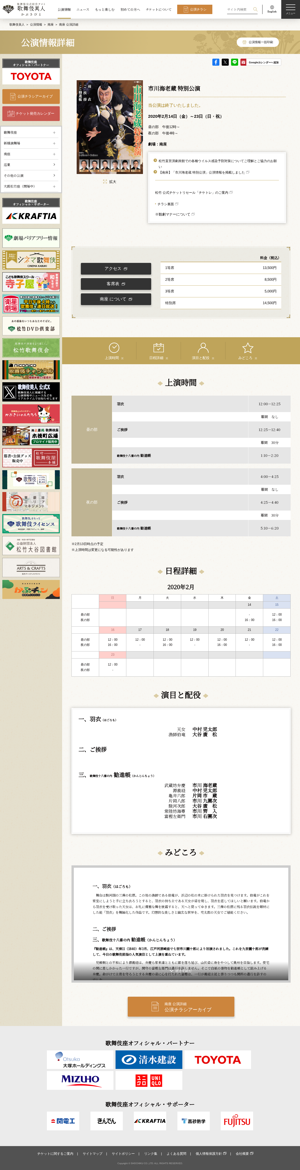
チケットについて (159, 9)
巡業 (7, 164)
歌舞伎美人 (17, 24)
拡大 (112, 181)
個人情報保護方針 (209, 1153)
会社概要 (242, 1153)
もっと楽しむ (105, 9)
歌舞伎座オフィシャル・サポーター (31, 202)
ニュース (82, 9)
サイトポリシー (123, 1153)
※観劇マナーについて (172, 214)
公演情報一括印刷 (261, 42)
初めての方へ (130, 9)
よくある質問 (176, 1153)
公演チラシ (198, 9)
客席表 (113, 283)
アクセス (113, 268)
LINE (234, 62)
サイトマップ (92, 1153)
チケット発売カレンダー (35, 113)
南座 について (113, 299)
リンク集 (150, 1153)
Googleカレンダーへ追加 (264, 62)
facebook (215, 62)
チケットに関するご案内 (55, 1153)
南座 (51, 24)
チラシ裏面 (166, 204)
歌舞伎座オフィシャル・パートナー (31, 63)
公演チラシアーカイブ (35, 96)
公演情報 (64, 9)
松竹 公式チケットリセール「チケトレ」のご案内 (191, 192)
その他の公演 (13, 175)
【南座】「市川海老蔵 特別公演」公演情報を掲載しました (202, 172)
